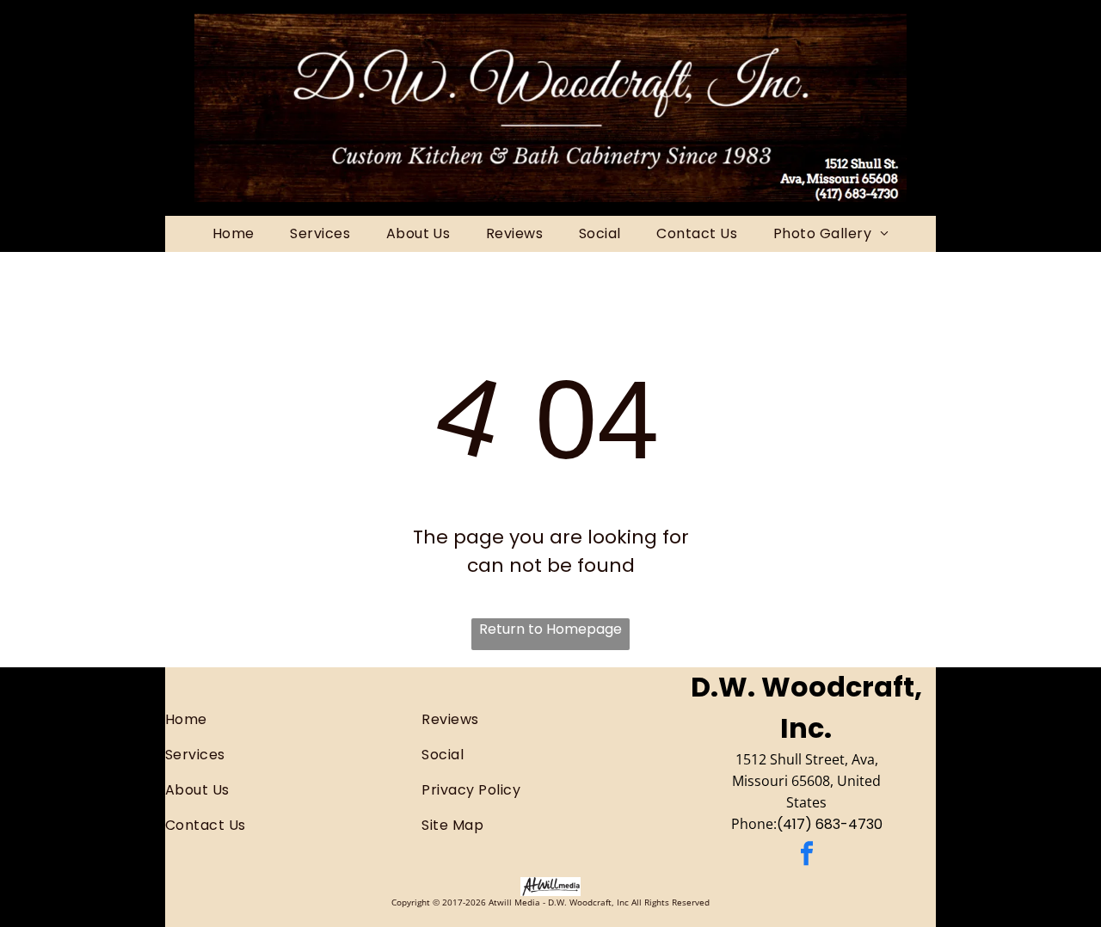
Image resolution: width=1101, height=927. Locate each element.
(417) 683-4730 (830, 824)
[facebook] (807, 856)
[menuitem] (234, 234)
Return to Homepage (550, 629)
